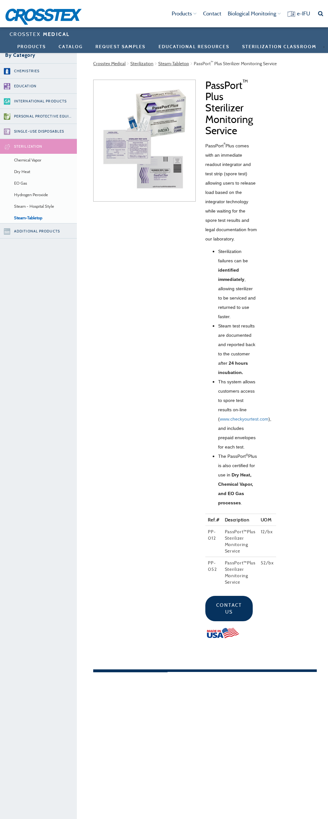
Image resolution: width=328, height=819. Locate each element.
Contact (212, 13)
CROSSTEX (40, 34)
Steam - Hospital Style (34, 206)
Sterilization (141, 63)
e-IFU (303, 13)
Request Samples (120, 46)
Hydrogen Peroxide (31, 194)
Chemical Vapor (27, 160)
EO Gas (20, 183)
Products (182, 13)
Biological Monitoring (252, 13)
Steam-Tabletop (28, 217)
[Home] (45, 16)
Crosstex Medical (109, 63)
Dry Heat (22, 171)
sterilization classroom (279, 46)
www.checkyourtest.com (244, 419)
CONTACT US (229, 608)
